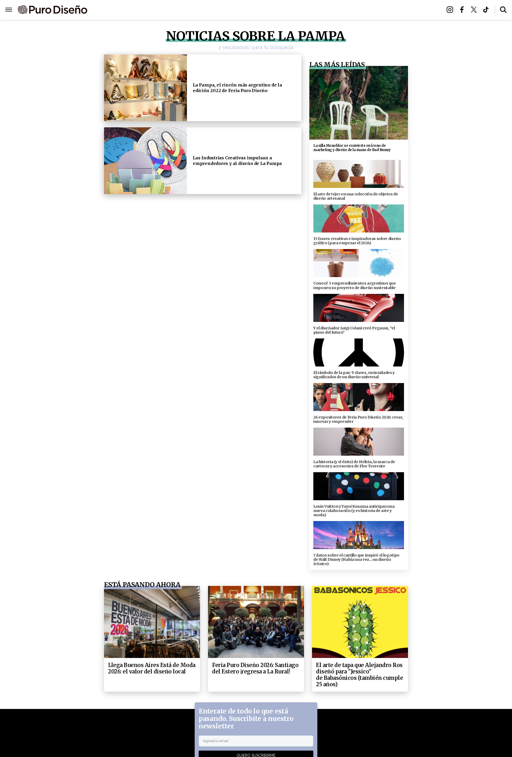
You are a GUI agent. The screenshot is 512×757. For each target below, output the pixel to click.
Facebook (463, 10)
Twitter (475, 10)
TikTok (487, 10)
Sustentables (268, 10)
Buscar (503, 10)
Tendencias (197, 10)
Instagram (451, 10)
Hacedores (231, 10)
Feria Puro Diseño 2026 (318, 10)
